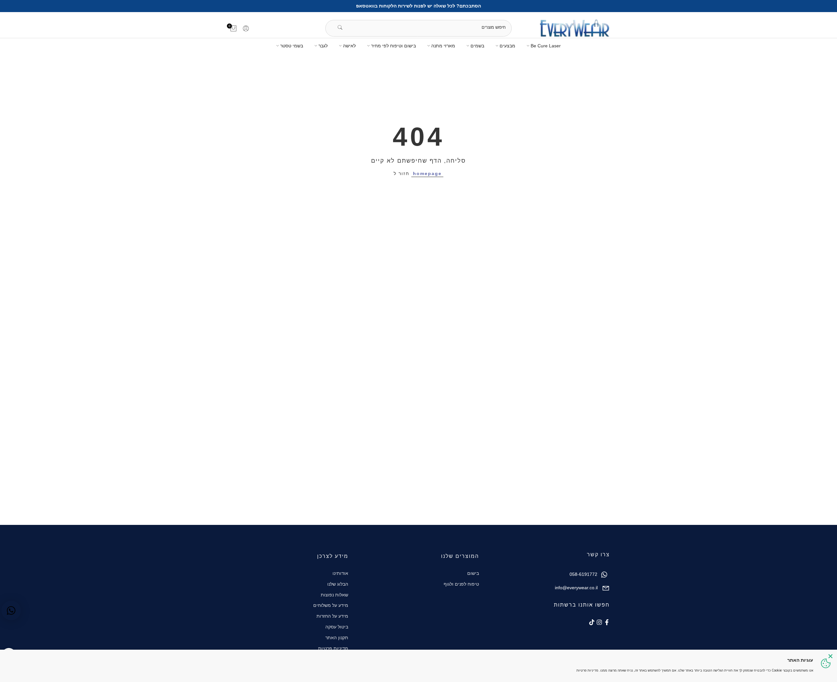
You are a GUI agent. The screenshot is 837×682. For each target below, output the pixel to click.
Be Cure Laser (546, 45)
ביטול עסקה (336, 626)
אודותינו (340, 573)
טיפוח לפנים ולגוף (461, 584)
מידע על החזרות (332, 616)
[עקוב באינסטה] (599, 622)
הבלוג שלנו (337, 584)
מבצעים (507, 45)
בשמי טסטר (291, 45)
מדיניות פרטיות (333, 648)
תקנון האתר (336, 637)
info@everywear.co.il (576, 587)
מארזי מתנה (443, 45)
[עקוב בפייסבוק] (607, 622)
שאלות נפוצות (334, 594)
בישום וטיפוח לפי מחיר (393, 45)
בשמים (477, 45)
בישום (473, 573)
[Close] (830, 656)
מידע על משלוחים (330, 605)
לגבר (323, 45)
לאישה (349, 45)
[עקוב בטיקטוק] (592, 622)
